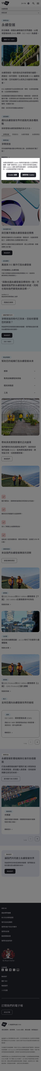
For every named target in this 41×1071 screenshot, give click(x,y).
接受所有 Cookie (28, 175)
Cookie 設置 (12, 175)
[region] (20, 169)
